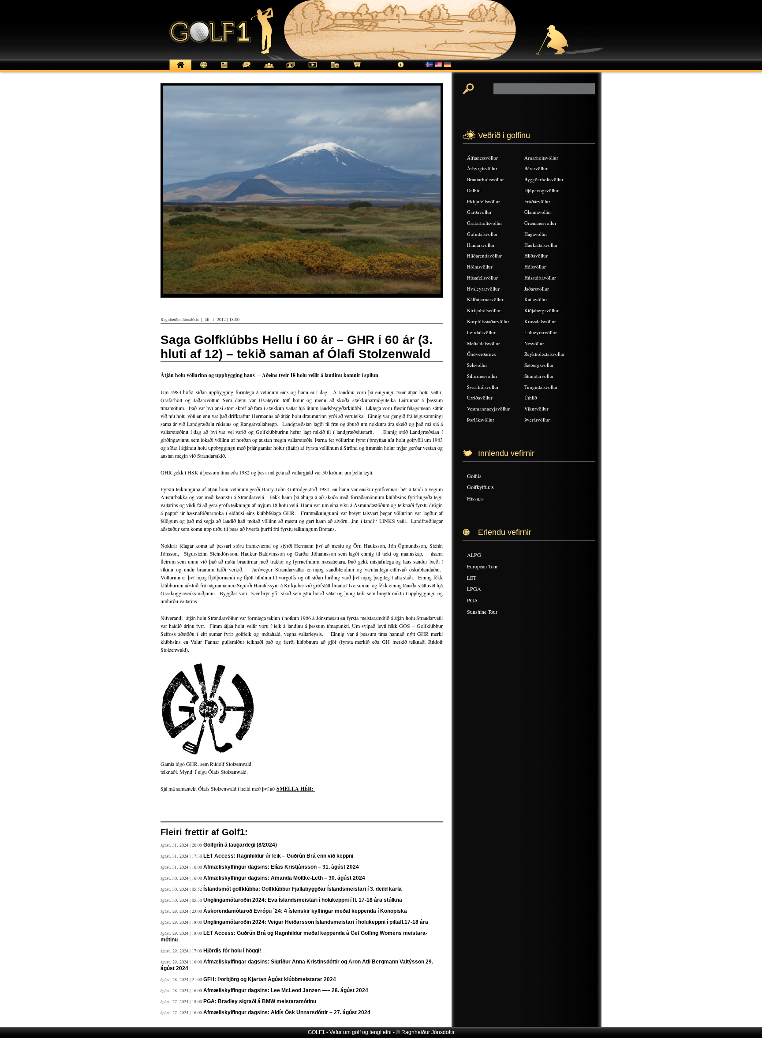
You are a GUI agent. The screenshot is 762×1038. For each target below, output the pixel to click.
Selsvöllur (477, 365)
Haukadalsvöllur (541, 245)
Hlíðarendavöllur (484, 255)
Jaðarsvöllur (536, 288)
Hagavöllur (535, 234)
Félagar (269, 69)
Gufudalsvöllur (482, 234)
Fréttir (202, 69)
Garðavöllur (479, 212)
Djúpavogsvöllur (541, 190)
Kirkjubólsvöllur (484, 310)
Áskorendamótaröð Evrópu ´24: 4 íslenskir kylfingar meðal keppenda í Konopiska (305, 911)
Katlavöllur (535, 299)
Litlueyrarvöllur (540, 332)
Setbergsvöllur (539, 365)
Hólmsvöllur (480, 266)
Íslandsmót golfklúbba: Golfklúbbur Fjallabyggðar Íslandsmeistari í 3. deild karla (302, 889)
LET (471, 577)
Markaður (335, 69)
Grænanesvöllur (540, 223)
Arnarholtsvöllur (541, 157)
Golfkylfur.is (480, 486)
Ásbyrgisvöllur (482, 168)
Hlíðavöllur (536, 255)
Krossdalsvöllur (540, 321)
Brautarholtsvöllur (485, 179)
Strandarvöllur (539, 376)
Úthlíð (530, 397)
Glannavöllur (537, 212)
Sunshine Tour (482, 611)
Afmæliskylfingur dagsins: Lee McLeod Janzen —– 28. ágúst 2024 (285, 990)
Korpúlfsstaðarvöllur (488, 321)
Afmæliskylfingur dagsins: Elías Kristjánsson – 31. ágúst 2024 (281, 867)
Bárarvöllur (536, 168)
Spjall (246, 69)
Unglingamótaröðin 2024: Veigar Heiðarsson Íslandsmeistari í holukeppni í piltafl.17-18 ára (315, 922)
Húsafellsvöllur (482, 277)
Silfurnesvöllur (482, 376)
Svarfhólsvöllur (483, 387)
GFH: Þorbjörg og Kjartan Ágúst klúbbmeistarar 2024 (269, 979)
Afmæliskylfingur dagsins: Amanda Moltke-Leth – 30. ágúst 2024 (284, 878)
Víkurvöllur (536, 408)
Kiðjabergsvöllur (541, 310)
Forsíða (180, 69)
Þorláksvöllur (480, 419)
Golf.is (474, 475)
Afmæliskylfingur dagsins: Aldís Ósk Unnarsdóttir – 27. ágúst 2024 (286, 1012)
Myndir (291, 69)
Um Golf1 (401, 69)
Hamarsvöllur (481, 245)
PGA (472, 600)
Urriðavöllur (480, 397)
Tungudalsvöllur (541, 387)
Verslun (357, 69)
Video (313, 69)
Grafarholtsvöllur (484, 223)
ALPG (474, 554)
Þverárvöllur (537, 419)
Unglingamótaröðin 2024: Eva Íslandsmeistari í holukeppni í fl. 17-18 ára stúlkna (302, 900)
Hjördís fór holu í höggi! (232, 951)
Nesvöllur (534, 343)
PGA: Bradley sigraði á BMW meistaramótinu (259, 1001)
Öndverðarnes (481, 354)
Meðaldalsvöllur (483, 343)
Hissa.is (475, 498)
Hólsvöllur (535, 266)
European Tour (482, 566)
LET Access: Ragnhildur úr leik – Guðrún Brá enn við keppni (278, 856)
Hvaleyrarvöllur (483, 288)
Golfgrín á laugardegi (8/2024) (240, 845)
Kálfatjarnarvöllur (485, 299)
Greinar (224, 69)
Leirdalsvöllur (481, 332)
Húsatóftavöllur (540, 277)
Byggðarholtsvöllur (544, 179)
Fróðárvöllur (537, 201)
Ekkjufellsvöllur (483, 201)
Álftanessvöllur (482, 157)
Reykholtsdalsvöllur (544, 354)
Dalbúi (474, 190)
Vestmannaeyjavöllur (488, 408)
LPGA (474, 588)
